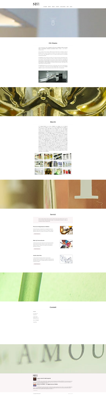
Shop (68, 6)
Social (71, 6)
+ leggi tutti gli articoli (35, 390)
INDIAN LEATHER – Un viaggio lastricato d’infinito (47, 384)
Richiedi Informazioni (37, 233)
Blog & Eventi (62, 6)
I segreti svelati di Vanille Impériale (44, 378)
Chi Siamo (45, 6)
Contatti (57, 6)
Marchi (49, 6)
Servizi (53, 6)
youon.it (72, 393)
